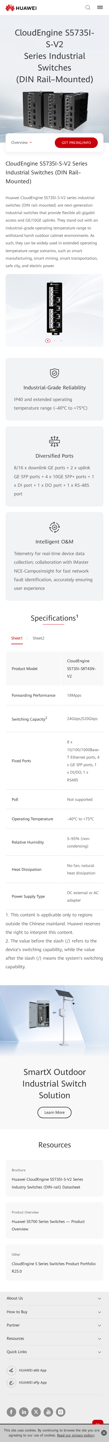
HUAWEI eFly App (33, 1383)
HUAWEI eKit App (32, 1370)
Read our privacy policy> (76, 1435)
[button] (47, 340)
